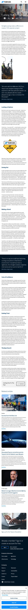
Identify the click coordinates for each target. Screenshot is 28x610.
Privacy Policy (5, 595)
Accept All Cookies (14, 607)
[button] (5, 18)
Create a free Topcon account (16, 548)
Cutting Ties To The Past (8, 384)
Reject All (14, 602)
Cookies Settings (14, 598)
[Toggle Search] (21, 2)
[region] (14, 598)
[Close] (26, 588)
